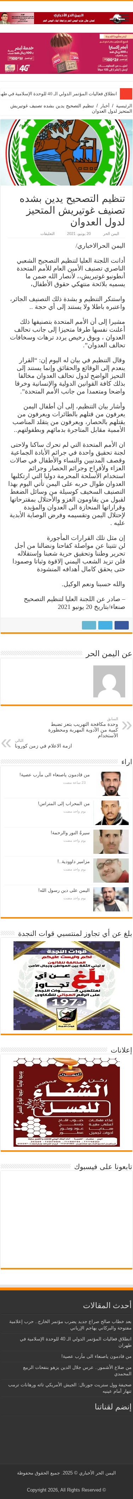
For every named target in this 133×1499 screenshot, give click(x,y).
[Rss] (78, 1481)
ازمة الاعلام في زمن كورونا (43, 743)
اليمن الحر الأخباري (97, 1473)
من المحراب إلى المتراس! (64, 803)
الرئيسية (124, 105)
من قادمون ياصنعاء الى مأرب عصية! (55, 774)
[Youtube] (65, 1481)
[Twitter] (71, 1481)
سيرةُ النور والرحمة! (70, 832)
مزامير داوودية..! (73, 861)
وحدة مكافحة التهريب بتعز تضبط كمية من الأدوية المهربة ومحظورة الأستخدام (83, 727)
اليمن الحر (111, 233)
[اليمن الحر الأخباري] (66, 16)
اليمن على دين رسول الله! (64, 890)
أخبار (105, 105)
